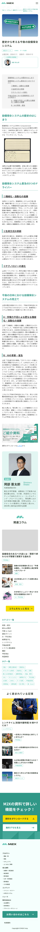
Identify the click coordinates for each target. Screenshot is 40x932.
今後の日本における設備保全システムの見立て (21, 96)
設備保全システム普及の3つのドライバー (21, 82)
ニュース (5, 896)
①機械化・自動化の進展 (20, 86)
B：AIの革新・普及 (18, 105)
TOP (3, 10)
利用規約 (7, 922)
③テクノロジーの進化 (19, 92)
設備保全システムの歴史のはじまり (21, 77)
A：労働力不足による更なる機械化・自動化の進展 (23, 101)
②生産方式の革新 (17, 89)
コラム (9, 10)
